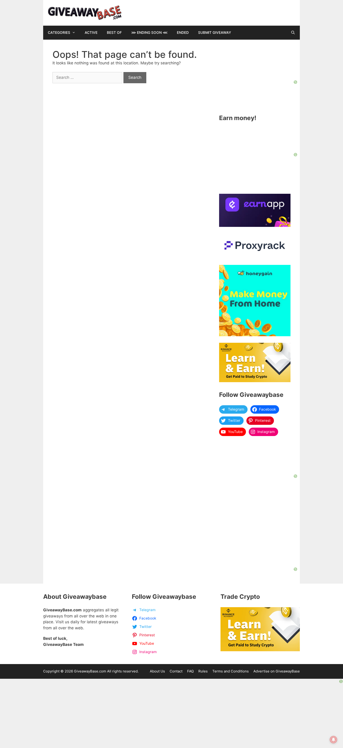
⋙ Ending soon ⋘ (149, 32)
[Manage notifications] (333, 739)
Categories (59, 32)
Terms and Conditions (230, 671)
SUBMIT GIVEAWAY (214, 32)
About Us (157, 671)
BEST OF (114, 32)
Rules (203, 671)
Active (91, 32)
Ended (183, 32)
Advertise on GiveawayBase (276, 671)
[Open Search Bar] (293, 33)
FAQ (190, 671)
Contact (176, 671)
